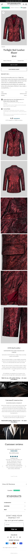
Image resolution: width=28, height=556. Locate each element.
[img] (14, 451)
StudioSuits (15, 553)
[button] (2, 4)
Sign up (14, 529)
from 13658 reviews (14, 452)
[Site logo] (14, 497)
